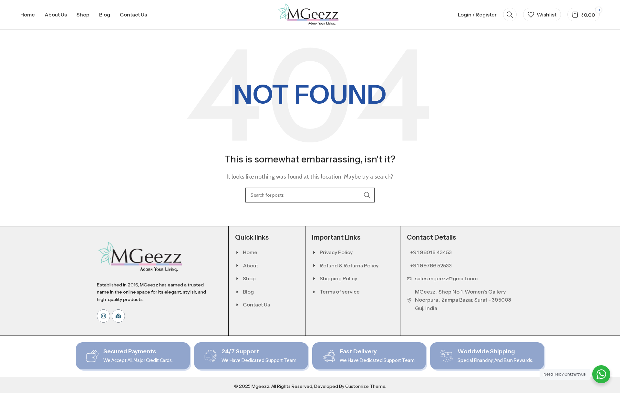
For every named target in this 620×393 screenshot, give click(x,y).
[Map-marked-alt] (118, 316)
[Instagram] (103, 316)
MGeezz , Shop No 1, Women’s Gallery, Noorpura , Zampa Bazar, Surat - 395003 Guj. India (463, 299)
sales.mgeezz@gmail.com (446, 278)
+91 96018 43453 (431, 252)
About (250, 265)
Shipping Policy (338, 278)
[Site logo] (310, 14)
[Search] (510, 14)
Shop (249, 278)
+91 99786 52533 (431, 265)
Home (250, 252)
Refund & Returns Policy (349, 265)
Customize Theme (365, 386)
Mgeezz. (261, 386)
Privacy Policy (336, 252)
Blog (248, 291)
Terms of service (340, 291)
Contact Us (256, 304)
